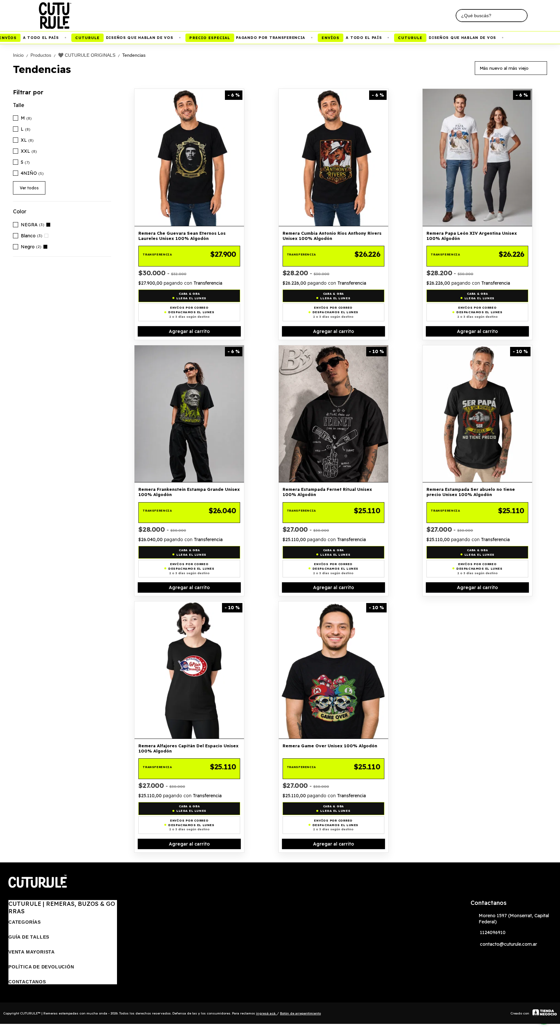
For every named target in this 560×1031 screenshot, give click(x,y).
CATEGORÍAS (24, 922)
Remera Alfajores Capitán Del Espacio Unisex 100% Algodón (188, 748)
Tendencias (134, 55)
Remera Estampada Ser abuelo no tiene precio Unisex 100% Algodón (470, 492)
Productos (43, 55)
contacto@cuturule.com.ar (508, 944)
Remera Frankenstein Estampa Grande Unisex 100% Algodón (189, 492)
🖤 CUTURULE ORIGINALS (89, 55)
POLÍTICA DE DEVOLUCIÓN (41, 966)
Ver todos (29, 187)
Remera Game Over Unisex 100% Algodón (330, 745)
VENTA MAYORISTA (31, 951)
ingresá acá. (266, 1013)
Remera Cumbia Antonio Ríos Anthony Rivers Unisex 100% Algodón (332, 236)
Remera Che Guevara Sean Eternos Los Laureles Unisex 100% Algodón (182, 236)
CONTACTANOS (27, 981)
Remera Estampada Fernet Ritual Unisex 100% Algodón (327, 492)
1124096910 (493, 932)
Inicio (21, 55)
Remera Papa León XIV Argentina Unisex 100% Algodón (471, 236)
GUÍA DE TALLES (28, 937)
